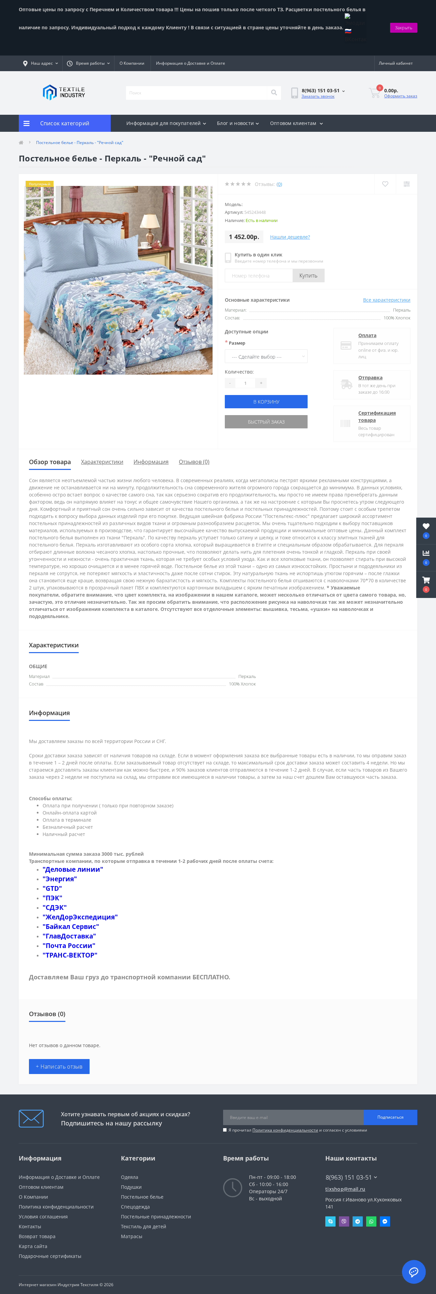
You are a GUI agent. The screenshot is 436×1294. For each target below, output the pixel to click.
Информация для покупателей (163, 123)
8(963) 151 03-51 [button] (349, 1177)
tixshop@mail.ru (345, 1189)
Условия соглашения (43, 1216)
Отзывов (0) (194, 461)
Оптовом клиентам (294, 123)
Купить (308, 275)
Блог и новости (235, 123)
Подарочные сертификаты (50, 1256)
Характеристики (102, 461)
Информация (151, 461)
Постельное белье (142, 1197)
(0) (279, 184)
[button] (426, 584)
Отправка (370, 377)
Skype (330, 1221)
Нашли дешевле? (290, 237)
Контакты (30, 1226)
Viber (344, 1221)
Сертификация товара (377, 416)
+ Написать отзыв (59, 1066)
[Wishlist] (385, 184)
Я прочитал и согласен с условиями (298, 1130)
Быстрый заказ (266, 422)
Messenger (385, 1221)
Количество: (239, 371)
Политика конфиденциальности (285, 1130)
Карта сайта (33, 1246)
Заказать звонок (317, 96)
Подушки (131, 1187)
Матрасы (131, 1236)
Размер (235, 342)
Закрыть (403, 28)
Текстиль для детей (143, 1226)
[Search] (274, 93)
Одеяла (129, 1177)
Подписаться (390, 1117)
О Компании (132, 63)
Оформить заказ (400, 96)
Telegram (358, 1221)
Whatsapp (371, 1221)
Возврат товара (37, 1236)
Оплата (367, 335)
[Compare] (406, 184)
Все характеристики (386, 300)
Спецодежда (135, 1206)
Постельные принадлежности (156, 1216)
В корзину (266, 401)
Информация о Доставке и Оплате (190, 63)
